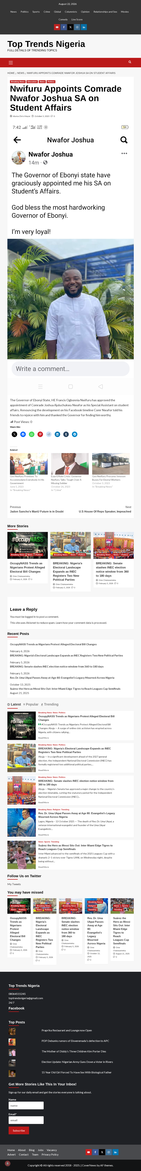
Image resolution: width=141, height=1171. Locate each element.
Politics (25, 11)
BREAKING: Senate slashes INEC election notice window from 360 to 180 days (57, 666)
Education (32, 82)
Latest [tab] (15, 704)
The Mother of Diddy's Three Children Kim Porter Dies (74, 1051)
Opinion (85, 11)
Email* (13, 1114)
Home (11, 1150)
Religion (56, 810)
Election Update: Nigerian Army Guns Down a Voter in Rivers (77, 1061)
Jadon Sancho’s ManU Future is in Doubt (36, 509)
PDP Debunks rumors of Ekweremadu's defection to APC (76, 1040)
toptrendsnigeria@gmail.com (26, 998)
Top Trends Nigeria (46, 44)
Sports (36, 11)
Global (57, 11)
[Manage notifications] (7, 1163)
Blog (32, 1150)
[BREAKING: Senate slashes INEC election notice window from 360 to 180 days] (113, 545)
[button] (10, 62)
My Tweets (14, 884)
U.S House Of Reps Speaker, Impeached (105, 509)
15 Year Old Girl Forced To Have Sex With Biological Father (77, 1072)
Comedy (63, 19)
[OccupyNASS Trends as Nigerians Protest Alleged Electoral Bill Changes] (27, 545)
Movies (125, 11)
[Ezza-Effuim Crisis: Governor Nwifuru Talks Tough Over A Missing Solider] (70, 464)
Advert (11, 1154)
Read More (43, 738)
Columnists (71, 11)
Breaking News (18, 82)
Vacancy (52, 1150)
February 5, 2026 (63, 588)
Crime (47, 11)
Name (12, 1099)
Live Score (77, 19)
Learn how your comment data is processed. (81, 622)
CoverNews (89, 1165)
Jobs (41, 1150)
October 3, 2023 (42, 116)
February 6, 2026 (20, 579)
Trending (65, 810)
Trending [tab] (50, 704)
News (13, 11)
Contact (24, 1154)
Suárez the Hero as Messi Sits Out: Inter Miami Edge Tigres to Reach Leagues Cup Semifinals (65, 688)
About (22, 1150)
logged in (30, 616)
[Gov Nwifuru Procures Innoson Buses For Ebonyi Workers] (111, 464)
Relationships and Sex (105, 11)
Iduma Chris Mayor (21, 116)
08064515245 (17, 993)
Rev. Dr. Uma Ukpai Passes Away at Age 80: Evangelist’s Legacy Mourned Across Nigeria (62, 677)
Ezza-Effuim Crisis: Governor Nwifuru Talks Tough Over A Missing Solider (66, 480)
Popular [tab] (32, 704)
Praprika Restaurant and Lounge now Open (67, 1030)
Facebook (16, 1008)
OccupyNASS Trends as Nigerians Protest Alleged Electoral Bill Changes (27, 567)
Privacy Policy (50, 1154)
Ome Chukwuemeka (21, 576)
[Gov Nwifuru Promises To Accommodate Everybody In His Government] (29, 464)
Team (35, 1154)
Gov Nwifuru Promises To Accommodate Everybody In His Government (27, 480)
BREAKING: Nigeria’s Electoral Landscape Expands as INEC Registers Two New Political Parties (67, 571)
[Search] (130, 62)
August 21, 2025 (122, 954)
